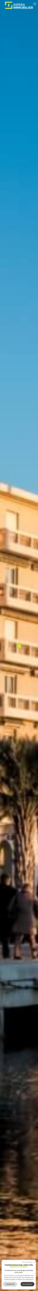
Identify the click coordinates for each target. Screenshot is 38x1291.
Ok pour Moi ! (27, 1284)
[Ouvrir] (19, 646)
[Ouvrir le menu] (35, 4)
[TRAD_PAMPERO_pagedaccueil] (19, 10)
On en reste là (27, 1262)
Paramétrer (10, 1284)
